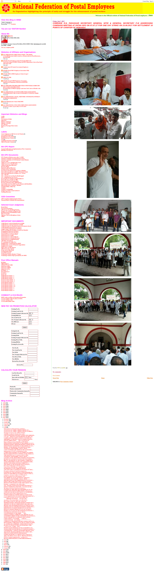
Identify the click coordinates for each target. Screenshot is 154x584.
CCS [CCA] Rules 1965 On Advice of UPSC (12, 298)
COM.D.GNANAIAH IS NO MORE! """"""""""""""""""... (17, 519)
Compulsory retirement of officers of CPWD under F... (15, 474)
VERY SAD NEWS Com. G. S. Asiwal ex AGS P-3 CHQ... (16, 455)
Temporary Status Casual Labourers (10, 190)
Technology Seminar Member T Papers (11, 254)
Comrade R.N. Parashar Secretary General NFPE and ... (16, 497)
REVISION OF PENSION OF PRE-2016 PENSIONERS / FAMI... (18, 525)
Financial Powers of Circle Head (9, 234)
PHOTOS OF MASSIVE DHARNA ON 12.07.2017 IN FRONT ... (18, 509)
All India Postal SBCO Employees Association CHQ (16, 70)
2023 (4, 407)
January (6, 548)
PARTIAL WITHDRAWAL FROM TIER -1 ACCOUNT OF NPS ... (18, 486)
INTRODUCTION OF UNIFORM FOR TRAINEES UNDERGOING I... (19, 506)
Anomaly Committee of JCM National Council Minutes (15, 160)
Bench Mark (4, 207)
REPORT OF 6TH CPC (7, 150)
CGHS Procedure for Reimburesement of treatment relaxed (16, 226)
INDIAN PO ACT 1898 (7, 265)
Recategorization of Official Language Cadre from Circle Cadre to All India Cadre (21, 88)
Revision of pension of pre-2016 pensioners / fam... (14, 476)
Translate (13, 24)
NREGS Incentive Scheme (7, 142)
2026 (4, 403)
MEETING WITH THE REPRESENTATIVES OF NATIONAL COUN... (19, 505)
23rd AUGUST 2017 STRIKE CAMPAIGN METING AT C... (17, 430)
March (5, 544)
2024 (4, 406)
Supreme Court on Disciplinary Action (10, 215)
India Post (3, 120)
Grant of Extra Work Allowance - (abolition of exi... (15, 467)
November (6, 420)
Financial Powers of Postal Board (9, 236)
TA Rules (3, 188)
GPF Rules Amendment (7, 240)
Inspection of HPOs (6, 267)
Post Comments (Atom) (66, 381)
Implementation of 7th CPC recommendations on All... (15, 451)
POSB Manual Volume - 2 (7, 277)
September (6, 424)
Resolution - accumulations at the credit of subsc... (14, 484)
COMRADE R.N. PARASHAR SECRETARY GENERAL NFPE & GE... (19, 521)
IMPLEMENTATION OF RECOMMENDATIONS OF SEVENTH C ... (19, 480)
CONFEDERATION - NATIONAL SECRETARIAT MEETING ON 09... (19, 530)
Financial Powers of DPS (7, 235)
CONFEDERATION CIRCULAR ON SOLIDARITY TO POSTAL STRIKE (20, 93)
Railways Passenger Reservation (9, 125)
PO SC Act (3, 274)
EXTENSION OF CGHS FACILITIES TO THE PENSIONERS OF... (18, 472)
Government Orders (6, 135)
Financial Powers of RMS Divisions (10, 239)
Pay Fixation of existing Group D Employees (12, 178)
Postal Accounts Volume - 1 (8, 279)
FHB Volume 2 (5, 263)
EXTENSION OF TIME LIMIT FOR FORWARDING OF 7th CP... (18, 489)
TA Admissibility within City (8, 186)
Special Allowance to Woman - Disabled (11, 185)
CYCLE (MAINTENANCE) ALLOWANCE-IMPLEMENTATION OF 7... (19, 496)
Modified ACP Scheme (6, 246)
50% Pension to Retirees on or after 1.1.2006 (12, 157)
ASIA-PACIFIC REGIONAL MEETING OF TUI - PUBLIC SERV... (18, 531)
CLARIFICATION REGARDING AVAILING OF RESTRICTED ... (18, 438)
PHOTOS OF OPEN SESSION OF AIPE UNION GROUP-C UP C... (18, 482)
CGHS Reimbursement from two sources (11, 227)
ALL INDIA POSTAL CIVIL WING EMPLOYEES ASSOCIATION (19, 105)
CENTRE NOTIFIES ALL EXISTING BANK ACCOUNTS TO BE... (18, 494)
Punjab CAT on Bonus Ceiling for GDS (11, 211)
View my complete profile (7, 47)
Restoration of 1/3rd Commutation (10, 181)
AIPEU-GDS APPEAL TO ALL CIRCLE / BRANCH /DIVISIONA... (18, 535)
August (6, 425)
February (6, 546)
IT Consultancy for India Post (8, 242)
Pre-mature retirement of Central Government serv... (15, 471)
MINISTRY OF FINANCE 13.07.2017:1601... (15, 498)
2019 (4, 414)
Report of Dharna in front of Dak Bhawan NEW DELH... (16, 441)
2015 (4, 551)
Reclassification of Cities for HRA (9, 180)
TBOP (2, 216)
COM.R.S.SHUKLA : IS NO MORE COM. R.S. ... (15, 518)
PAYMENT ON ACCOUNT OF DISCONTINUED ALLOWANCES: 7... (19, 510)
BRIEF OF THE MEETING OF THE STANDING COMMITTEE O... (18, 460)
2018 (4, 416)
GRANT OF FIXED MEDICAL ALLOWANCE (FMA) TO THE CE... (18, 473)
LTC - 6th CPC (5, 174)
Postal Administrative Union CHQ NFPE (13, 101)
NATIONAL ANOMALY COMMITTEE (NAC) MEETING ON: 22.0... (19, 514)
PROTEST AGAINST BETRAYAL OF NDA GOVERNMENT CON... (18, 527)
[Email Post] (66, 367)
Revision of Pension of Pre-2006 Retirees (11, 182)
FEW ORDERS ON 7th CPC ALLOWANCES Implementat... (17, 477)
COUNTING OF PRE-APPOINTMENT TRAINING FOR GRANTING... (19, 457)
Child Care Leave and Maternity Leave (11, 162)
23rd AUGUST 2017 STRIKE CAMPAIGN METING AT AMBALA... (18, 431)
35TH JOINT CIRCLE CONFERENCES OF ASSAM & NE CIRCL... (18, 469)
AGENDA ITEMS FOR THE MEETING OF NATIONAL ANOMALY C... (19, 529)
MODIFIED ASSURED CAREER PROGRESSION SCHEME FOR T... (19, 502)
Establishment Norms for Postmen (9, 231)
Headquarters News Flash (7, 136)
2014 (4, 552)
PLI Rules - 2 (4, 270)
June (5, 540)
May (5, 541)
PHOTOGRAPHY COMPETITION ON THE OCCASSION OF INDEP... (19, 522)
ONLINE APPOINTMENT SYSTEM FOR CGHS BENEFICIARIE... (18, 461)
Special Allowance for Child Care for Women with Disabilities (16, 184)
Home (103, 378)
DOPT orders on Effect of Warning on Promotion (13, 297)
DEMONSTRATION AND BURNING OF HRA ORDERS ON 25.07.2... (19, 443)
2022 (4, 409)
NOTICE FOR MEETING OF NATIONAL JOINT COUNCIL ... (17, 517)
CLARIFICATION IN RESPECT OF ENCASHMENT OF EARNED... (19, 452)
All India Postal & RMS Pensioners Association (15, 81)
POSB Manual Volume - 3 (7, 278)
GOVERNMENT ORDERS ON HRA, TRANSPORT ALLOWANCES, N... (19, 515)
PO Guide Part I (5, 271)
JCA (2, 139)
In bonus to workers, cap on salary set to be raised (14, 106)
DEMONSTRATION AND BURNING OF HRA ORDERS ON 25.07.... (19, 445)
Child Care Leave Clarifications (9, 164)
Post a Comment (56, 375)
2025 (4, 404)
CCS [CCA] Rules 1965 (7, 300)
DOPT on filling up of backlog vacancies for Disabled (14, 230)
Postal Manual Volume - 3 (7, 283)
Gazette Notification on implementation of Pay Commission (16, 149)
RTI (2, 127)
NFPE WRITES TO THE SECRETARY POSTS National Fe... (17, 464)
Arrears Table (4, 161)
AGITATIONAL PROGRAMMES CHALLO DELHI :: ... (16, 448)
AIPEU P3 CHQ (7, 77)
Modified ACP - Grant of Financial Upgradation (13, 244)
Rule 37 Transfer (5, 213)
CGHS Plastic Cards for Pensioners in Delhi (12, 224)
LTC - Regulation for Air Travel (9, 177)
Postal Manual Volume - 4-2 (8, 286)
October (6, 422)
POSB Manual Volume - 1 (7, 275)
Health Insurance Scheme (7, 138)
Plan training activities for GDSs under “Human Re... (15, 501)
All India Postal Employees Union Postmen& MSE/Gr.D (17, 60)
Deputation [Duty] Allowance (8, 168)
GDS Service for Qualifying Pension (10, 209)
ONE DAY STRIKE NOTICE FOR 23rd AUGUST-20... (17, 440)
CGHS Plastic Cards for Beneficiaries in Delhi (12, 223)
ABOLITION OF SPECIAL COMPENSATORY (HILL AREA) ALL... (18, 504)
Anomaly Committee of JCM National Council (13, 158)
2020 (4, 412)
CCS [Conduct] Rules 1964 (7, 301)
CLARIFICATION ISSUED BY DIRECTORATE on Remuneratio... (18, 490)
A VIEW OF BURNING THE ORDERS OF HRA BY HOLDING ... (18, 449)
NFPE (11, 36)
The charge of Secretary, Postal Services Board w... (15, 488)
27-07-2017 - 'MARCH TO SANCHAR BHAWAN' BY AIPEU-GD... (18, 436)
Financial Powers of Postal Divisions (10, 238)
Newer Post (56, 378)
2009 (4, 560)
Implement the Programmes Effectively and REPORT (15, 82)
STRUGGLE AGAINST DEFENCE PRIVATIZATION (15, 533)
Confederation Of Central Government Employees (15, 67)
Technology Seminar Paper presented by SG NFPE (14, 255)
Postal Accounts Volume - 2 (8, 281)
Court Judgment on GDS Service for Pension (12, 134)
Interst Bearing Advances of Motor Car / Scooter (13, 173)
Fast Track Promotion (6, 208)
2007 (4, 564)
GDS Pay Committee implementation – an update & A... (16, 537)
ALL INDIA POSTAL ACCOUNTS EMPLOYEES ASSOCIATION (19, 92)
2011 (4, 557)
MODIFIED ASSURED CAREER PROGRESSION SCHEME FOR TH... (19, 444)
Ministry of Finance (6, 121)
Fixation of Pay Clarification (8, 169)
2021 (4, 411)
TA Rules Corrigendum (7, 189)
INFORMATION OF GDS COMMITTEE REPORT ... (17, 468)
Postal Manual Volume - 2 (7, 282)
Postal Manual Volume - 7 (7, 289)
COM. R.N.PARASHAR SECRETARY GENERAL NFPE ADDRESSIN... (19, 435)
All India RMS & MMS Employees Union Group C (15, 74)
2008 (4, 562)
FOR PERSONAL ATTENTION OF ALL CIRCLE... (15, 512)
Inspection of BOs (5, 266)
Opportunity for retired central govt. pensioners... (14, 428)
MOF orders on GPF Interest (8, 247)
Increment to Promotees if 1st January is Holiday (13, 170)
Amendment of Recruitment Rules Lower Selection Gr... (16, 500)
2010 (4, 559)
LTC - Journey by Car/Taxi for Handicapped (12, 176)
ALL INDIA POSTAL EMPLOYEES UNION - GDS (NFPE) (17, 54)
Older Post (150, 378)
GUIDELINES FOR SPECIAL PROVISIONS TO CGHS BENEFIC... (18, 492)
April (5, 543)
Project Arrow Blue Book (7, 250)
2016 (4, 549)
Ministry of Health (6, 123)
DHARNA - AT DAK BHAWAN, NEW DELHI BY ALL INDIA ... (17, 447)
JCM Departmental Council (8, 140)
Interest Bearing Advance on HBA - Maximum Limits (14, 172)
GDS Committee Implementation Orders (11, 198)
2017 (4, 417)
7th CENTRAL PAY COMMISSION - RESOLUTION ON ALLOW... (18, 523)
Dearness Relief (5, 166)
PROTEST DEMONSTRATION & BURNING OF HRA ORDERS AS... (19, 453)
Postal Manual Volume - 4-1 (8, 285)
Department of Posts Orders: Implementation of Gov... (15, 493)
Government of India (6, 119)
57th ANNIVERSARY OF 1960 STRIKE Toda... (15, 513)
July (5, 427)
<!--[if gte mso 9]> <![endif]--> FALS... (12, 526)
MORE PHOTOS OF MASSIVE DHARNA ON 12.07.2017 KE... (18, 508)
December (6, 419)
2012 (4, 556)
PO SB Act (3, 273)
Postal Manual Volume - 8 (7, 290)
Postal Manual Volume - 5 (7, 287)
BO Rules (3, 262)
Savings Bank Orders (6, 251)
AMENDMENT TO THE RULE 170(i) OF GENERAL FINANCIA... (18, 439)
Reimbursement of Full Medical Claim (10, 212)
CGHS (2, 116)
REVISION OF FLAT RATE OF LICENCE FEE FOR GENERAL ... (18, 459)
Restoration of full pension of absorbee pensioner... (15, 465)
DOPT (2, 117)
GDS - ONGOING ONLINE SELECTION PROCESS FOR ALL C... (18, 485)
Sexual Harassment (6, 252)
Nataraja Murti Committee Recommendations (12, 200)
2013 (4, 554)
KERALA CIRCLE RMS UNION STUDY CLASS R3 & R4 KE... (17, 481)
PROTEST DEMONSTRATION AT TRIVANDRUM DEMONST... (18, 538)
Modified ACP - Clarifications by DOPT (11, 243)
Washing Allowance (6, 192)
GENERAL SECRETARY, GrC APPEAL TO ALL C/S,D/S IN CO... (18, 534)
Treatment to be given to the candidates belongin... (15, 432)
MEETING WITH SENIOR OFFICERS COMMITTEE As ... (16, 463)
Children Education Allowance (9, 165)
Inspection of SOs (5, 269)
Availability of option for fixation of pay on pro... (14, 434)
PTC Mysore (4, 124)
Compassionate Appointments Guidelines (11, 228)
